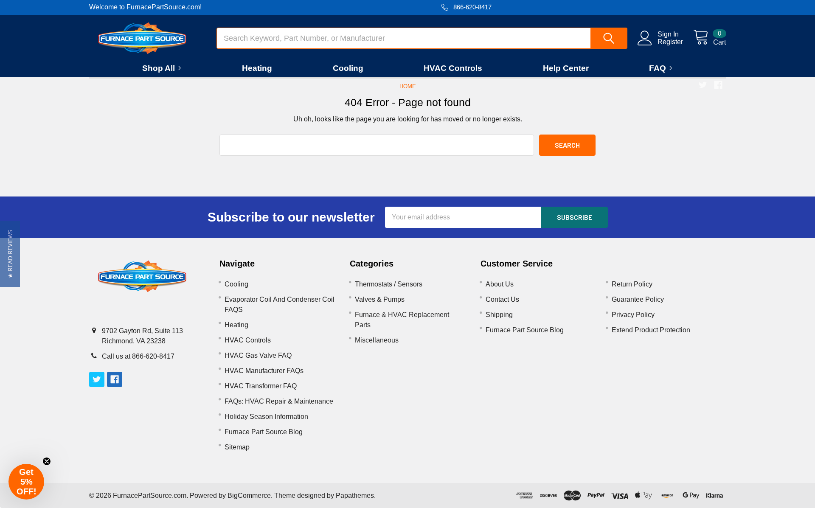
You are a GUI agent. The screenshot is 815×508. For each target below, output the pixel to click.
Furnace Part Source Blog (264, 431)
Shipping (499, 314)
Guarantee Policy (638, 299)
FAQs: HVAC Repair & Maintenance (279, 401)
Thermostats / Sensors (388, 284)
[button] (10, 254)
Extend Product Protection (651, 330)
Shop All (158, 68)
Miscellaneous (377, 340)
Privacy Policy (633, 314)
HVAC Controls (453, 68)
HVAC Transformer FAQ (261, 386)
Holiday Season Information (266, 416)
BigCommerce (249, 495)
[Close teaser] (46, 461)
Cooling (348, 68)
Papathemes (355, 495)
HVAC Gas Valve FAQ (258, 355)
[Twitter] (703, 85)
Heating (257, 68)
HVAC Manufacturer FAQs (264, 370)
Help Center (566, 68)
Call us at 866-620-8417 (138, 356)
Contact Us (502, 299)
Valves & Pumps (380, 299)
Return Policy (632, 284)
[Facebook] (718, 85)
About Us (500, 284)
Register (670, 41)
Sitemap (237, 447)
